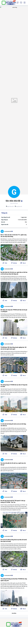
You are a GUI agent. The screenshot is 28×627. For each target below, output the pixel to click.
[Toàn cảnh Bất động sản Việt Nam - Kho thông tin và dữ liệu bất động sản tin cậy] (9, 2)
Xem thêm (14, 613)
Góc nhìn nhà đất (7, 231)
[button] (23, 263)
